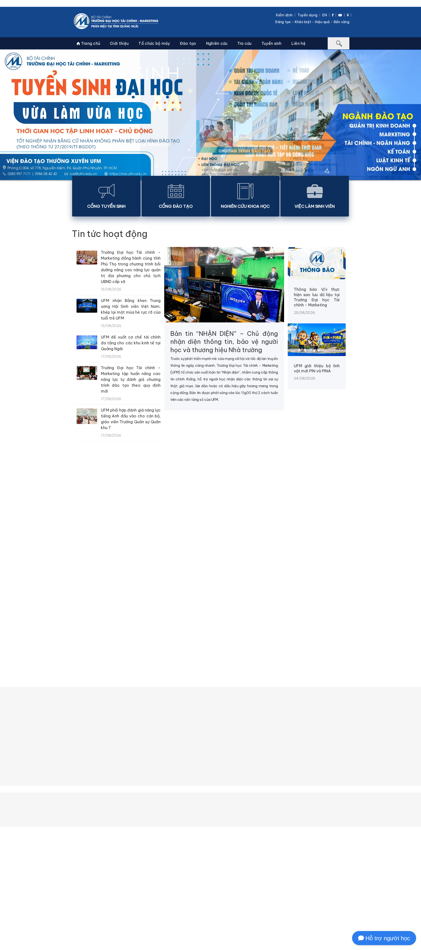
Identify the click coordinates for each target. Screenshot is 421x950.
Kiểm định (284, 15)
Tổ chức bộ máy (154, 43)
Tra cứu (244, 43)
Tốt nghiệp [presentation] (254, 638)
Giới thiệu (119, 43)
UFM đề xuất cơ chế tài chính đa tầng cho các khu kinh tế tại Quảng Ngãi (131, 343)
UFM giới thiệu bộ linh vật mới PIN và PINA (317, 368)
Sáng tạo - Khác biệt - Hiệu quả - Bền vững (312, 22)
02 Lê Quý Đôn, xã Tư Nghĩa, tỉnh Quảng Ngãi (188, 943)
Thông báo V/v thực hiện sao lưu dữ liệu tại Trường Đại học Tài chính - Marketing (317, 297)
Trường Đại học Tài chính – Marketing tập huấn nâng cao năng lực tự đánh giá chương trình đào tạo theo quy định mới (131, 379)
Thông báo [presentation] (90, 638)
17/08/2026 (335, 564)
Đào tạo (188, 43)
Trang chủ (90, 43)
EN (324, 15)
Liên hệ (298, 43)
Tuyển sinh (271, 43)
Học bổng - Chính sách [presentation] (170, 638)
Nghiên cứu (217, 43)
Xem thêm (210, 586)
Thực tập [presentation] (218, 638)
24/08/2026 (20, 564)
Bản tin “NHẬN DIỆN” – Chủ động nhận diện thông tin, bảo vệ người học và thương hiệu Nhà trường (224, 342)
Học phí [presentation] (124, 638)
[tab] (90, 638)
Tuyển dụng (307, 15)
